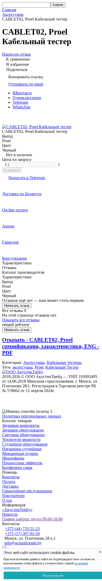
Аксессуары (13, 14)
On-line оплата (15, 210)
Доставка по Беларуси (22, 194)
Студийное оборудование (25, 444)
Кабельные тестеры (64, 362)
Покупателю (13, 495)
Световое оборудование (23, 435)
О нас (7, 500)
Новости (10, 514)
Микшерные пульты (20, 453)
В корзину (12, 170)
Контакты (11, 477)
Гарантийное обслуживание (27, 491)
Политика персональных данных (31, 416)
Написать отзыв (16, 306)
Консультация (14, 258)
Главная (9, 10)
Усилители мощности (21, 439)
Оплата (8, 481)
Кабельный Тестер (62, 367)
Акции (8, 226)
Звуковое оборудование (23, 430)
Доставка (10, 486)
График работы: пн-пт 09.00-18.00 (32, 519)
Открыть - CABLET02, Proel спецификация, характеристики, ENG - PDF (50, 346)
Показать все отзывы (20, 320)
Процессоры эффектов (22, 463)
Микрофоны (13, 458)
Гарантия (10, 242)
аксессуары (23, 367)
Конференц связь (17, 467)
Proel (39, 367)
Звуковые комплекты (20, 425)
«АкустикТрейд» (17, 509)
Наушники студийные (22, 449)
